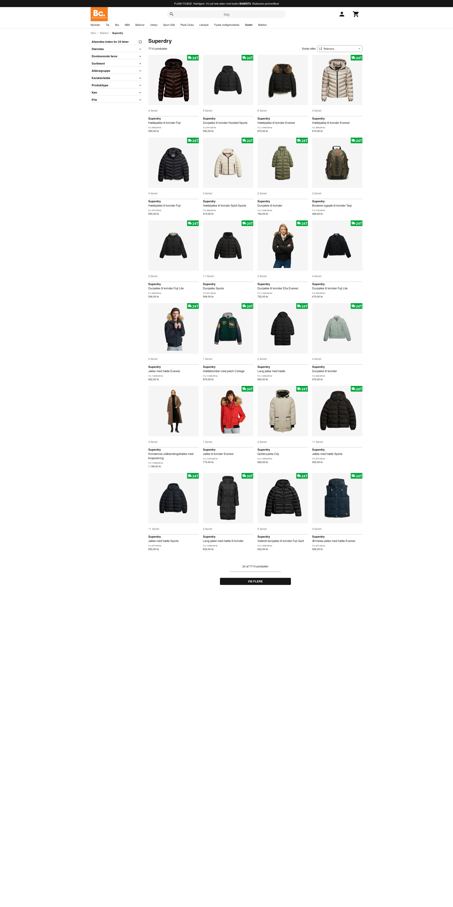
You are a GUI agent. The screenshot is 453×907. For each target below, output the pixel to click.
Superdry (154, 118)
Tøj (107, 25)
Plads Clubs (187, 25)
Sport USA (169, 25)
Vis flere (255, 581)
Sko (117, 25)
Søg (226, 14)
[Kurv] (356, 14)
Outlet (249, 25)
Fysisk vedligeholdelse (226, 25)
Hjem (93, 33)
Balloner (140, 25)
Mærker (262, 25)
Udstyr (153, 25)
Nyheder (95, 25)
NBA (127, 25)
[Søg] (171, 14)
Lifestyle (204, 25)
